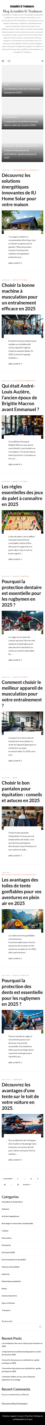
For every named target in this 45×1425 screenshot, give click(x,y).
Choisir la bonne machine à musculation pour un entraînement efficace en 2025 (20, 296)
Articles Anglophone (10, 1216)
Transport (18, 1079)
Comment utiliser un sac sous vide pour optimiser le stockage (18, 1378)
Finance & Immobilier (11, 1267)
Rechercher (7, 1321)
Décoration (7, 1238)
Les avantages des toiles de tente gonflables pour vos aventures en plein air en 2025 (21, 891)
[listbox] (22, 113)
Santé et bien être (21, 576)
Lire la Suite (14, 263)
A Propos (29, 1419)
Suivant (26, 1184)
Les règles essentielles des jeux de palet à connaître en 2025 (22, 495)
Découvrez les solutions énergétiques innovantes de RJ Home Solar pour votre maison (19, 189)
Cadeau (5, 1231)
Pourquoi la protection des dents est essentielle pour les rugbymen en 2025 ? (22, 992)
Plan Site (28, 1416)
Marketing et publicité (11, 1281)
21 (19, 1184)
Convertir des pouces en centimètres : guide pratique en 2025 (20, 154)
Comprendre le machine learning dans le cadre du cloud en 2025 (21, 1353)
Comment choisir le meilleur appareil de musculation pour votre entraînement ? (22, 693)
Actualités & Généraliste (24, 381)
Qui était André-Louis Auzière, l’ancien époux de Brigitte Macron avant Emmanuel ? (20, 397)
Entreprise (6, 1245)
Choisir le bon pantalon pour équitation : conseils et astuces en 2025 (22, 791)
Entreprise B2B (10, 117)
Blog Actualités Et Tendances (22, 11)
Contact (21, 1416)
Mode (6, 84)
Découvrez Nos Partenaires (15, 1403)
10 (6, 1184)
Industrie (5, 1274)
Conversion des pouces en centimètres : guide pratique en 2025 (21, 1369)
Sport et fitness (20, 280)
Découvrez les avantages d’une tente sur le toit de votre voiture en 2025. (20, 1096)
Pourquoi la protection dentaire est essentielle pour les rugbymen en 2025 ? (22, 593)
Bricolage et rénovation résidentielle (21, 146)
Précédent (8, 1179)
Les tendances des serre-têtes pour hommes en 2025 (22, 1344)
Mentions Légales (9, 1416)
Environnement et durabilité (26, 170)
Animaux (5, 1209)
